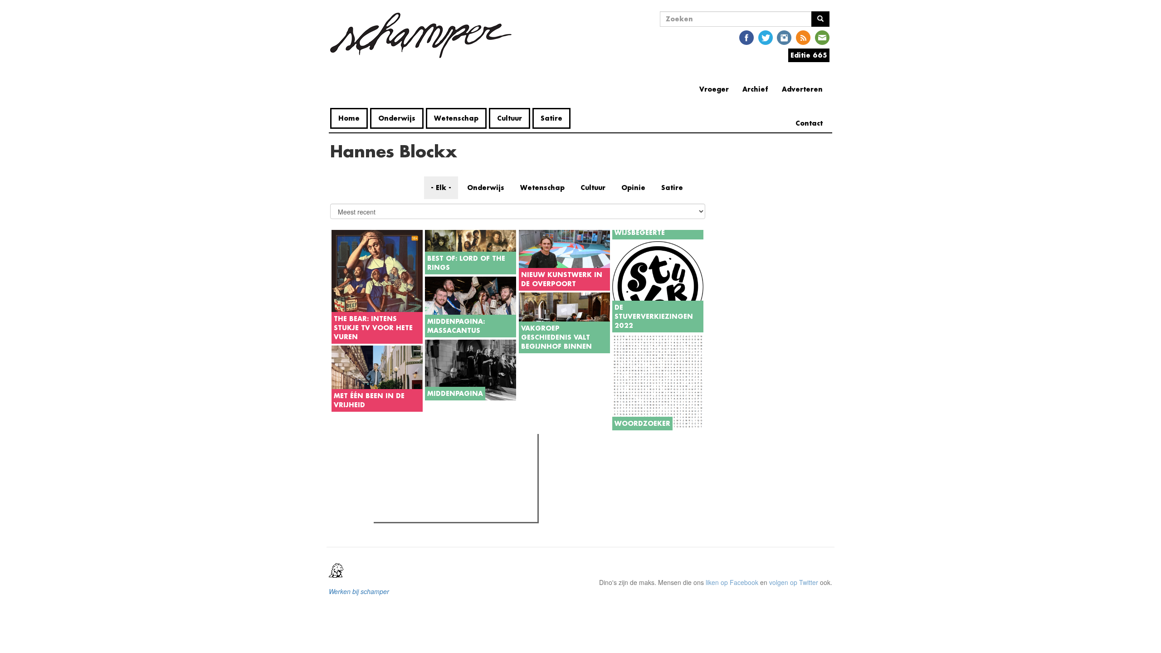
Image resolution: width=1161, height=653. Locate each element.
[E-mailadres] (822, 37)
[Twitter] (765, 37)
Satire (551, 118)
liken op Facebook (732, 582)
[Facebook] (746, 37)
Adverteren (802, 89)
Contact (809, 123)
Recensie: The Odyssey (425, 479)
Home (349, 118)
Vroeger (714, 89)
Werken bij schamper (359, 591)
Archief (755, 89)
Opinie (633, 187)
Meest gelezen (405, 461)
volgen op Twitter (793, 582)
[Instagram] (784, 37)
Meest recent (455, 461)
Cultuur (509, 118)
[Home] (424, 35)
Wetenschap (456, 118)
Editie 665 (808, 55)
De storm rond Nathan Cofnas (434, 512)
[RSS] (803, 37)
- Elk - (441, 187)
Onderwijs (396, 118)
